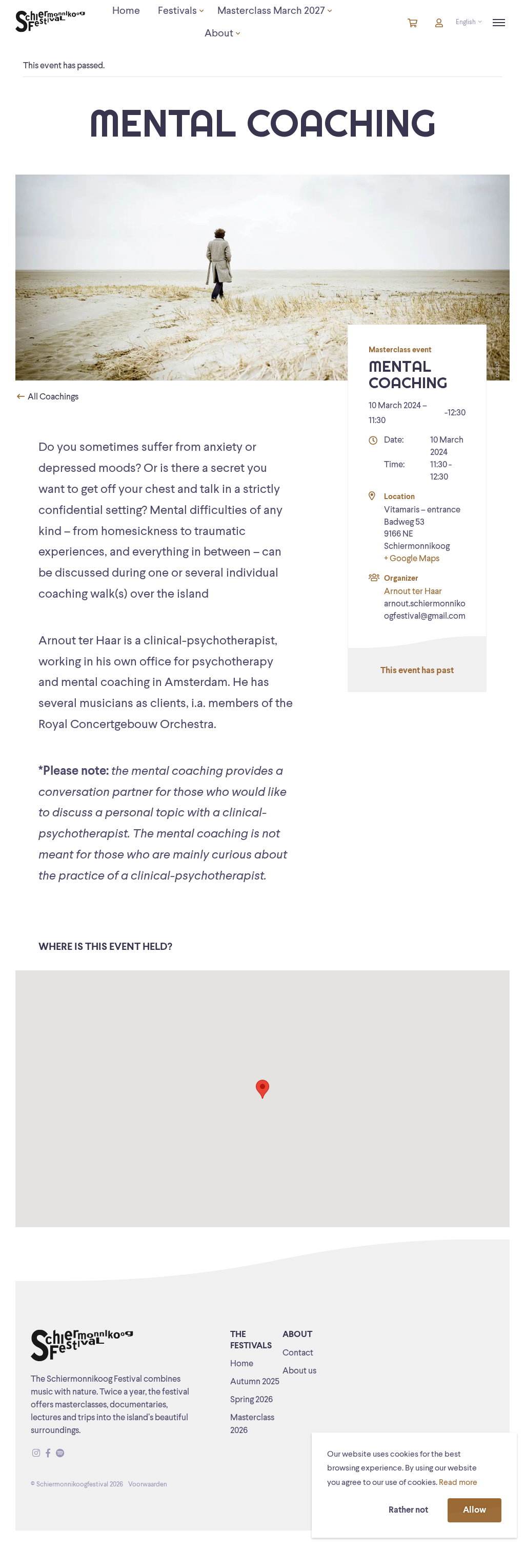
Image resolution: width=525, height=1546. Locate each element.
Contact (297, 1353)
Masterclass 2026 (252, 1424)
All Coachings (52, 397)
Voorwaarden (147, 1484)
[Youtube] (69, 1454)
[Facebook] (48, 1454)
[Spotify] (60, 1454)
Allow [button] (474, 1510)
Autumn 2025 (254, 1382)
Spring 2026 (251, 1400)
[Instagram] (36, 1454)
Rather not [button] (408, 1510)
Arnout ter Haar (413, 591)
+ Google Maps (411, 559)
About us (299, 1371)
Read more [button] (458, 1483)
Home (241, 1364)
